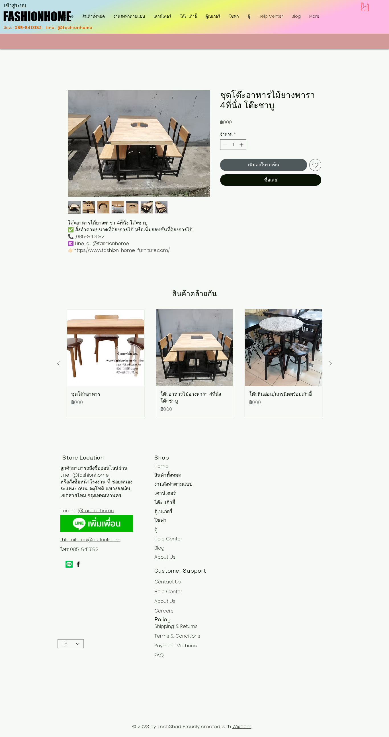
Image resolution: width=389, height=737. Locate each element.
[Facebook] (78, 564)
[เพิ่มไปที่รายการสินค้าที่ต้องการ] (315, 165)
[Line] (69, 564)
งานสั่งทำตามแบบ (173, 484)
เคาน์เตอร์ (165, 493)
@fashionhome (96, 510)
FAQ (159, 655)
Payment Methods (176, 645)
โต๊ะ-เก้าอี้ (164, 502)
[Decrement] (224, 145)
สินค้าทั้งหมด (167, 475)
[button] (188, 16)
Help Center (168, 539)
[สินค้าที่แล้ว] (58, 363)
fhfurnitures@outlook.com (90, 539)
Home (161, 466)
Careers (163, 611)
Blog (159, 548)
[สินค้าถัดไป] (330, 363)
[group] (194, 363)
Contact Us (167, 582)
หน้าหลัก (76, 69)
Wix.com (241, 726)
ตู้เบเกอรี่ (163, 511)
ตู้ (155, 529)
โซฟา (160, 520)
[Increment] (241, 145)
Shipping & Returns (176, 626)
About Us (164, 557)
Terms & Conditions (177, 636)
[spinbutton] (233, 145)
